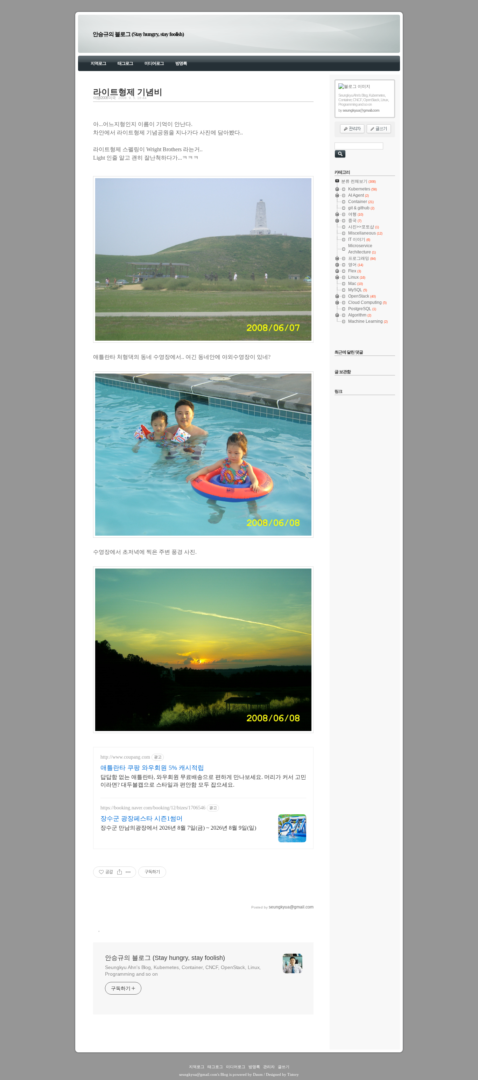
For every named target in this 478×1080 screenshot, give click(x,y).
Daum (258, 1074)
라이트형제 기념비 (127, 92)
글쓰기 (283, 1067)
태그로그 (125, 63)
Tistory (293, 1074)
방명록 (181, 63)
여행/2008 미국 (104, 98)
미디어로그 (154, 63)
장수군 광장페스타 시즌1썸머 (141, 818)
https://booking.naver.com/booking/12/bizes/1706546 (152, 807)
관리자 (269, 1067)
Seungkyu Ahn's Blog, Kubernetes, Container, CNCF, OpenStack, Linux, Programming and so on (183, 970)
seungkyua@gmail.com (198, 1074)
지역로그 (98, 63)
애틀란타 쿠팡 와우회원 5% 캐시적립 (152, 767)
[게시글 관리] (128, 872)
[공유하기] (119, 872)
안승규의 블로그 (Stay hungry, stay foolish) (138, 34)
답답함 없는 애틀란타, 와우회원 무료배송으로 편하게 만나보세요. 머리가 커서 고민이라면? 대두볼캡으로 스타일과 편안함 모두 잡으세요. (203, 781)
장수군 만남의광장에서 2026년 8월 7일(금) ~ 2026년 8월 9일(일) (178, 828)
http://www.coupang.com (125, 757)
